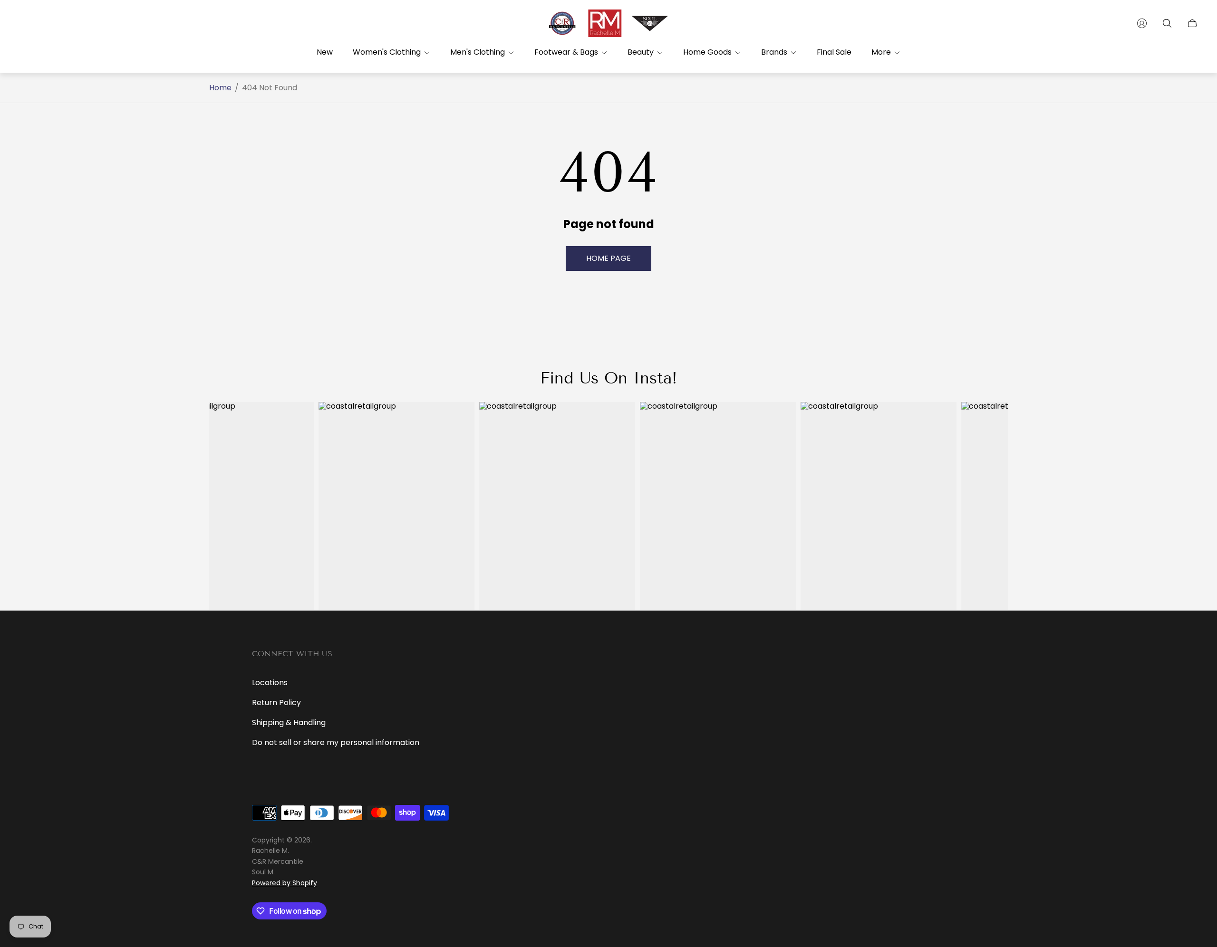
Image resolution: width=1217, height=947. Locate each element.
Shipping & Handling (289, 722)
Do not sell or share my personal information (335, 742)
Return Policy (276, 702)
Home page (608, 258)
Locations (270, 682)
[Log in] (1141, 23)
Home (220, 88)
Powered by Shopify (284, 883)
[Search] (1167, 23)
